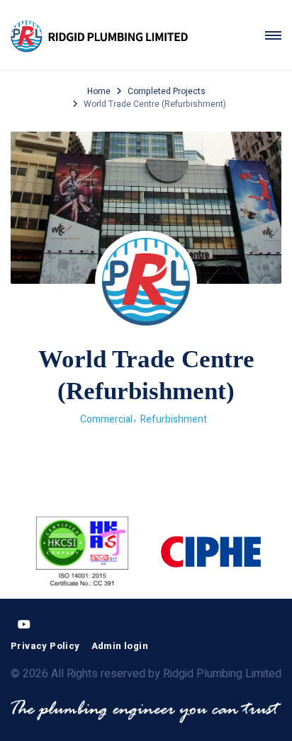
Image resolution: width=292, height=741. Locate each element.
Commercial (106, 419)
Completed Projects (167, 91)
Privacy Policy (45, 646)
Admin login (119, 646)
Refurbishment (173, 419)
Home (99, 91)
